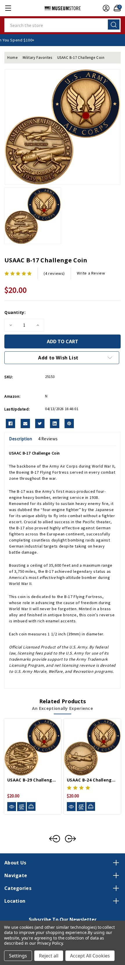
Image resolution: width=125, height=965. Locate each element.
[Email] (25, 423)
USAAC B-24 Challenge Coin (92, 780)
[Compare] (21, 806)
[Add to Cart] (31, 806)
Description (20, 438)
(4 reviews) (54, 273)
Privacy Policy (50, 943)
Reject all (48, 956)
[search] (113, 24)
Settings (18, 956)
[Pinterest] (69, 423)
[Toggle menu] (8, 8)
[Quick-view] (11, 806)
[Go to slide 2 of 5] (70, 838)
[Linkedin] (54, 423)
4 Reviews (48, 438)
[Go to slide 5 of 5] (54, 838)
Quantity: (15, 312)
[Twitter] (39, 423)
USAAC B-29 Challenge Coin (32, 780)
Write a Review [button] (91, 273)
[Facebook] (10, 423)
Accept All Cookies (90, 956)
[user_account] (105, 8)
